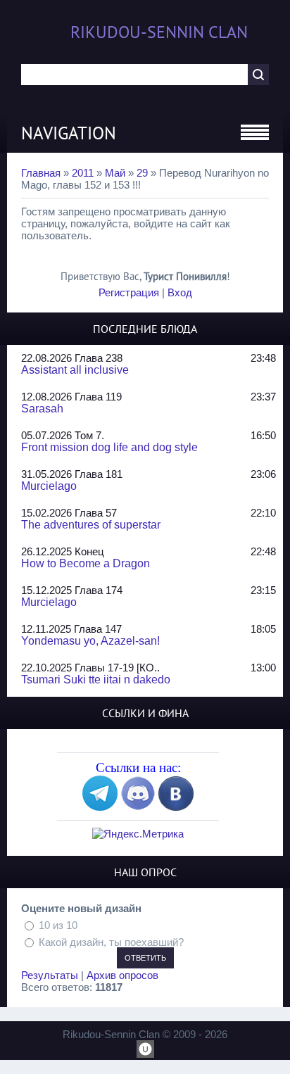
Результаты (49, 975)
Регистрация (129, 292)
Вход (180, 292)
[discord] (138, 807)
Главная (41, 173)
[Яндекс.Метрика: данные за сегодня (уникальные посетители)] (138, 834)
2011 (83, 173)
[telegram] (100, 807)
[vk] (176, 807)
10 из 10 (58, 925)
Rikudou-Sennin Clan (159, 32)
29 (142, 173)
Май (115, 173)
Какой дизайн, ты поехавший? (111, 941)
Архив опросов (122, 975)
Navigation (68, 133)
